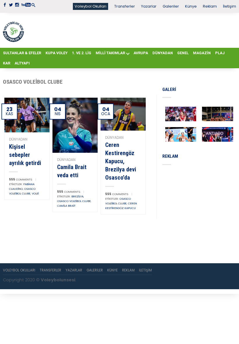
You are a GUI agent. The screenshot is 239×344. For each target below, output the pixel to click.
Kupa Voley (56, 53)
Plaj (220, 53)
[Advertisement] (130, 30)
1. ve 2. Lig (81, 53)
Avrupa (140, 53)
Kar (6, 63)
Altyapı (22, 63)
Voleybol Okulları (90, 6)
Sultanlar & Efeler (22, 53)
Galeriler (171, 6)
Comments (20, 179)
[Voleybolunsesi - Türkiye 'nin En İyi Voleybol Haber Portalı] (13, 30)
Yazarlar (149, 6)
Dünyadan (162, 53)
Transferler (124, 6)
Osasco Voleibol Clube (74, 201)
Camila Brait (66, 206)
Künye (191, 6)
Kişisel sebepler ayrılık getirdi (25, 154)
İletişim (229, 6)
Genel (183, 53)
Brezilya (77, 196)
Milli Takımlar (110, 53)
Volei (35, 193)
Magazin (202, 53)
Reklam (210, 6)
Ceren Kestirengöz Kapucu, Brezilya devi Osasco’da (120, 161)
